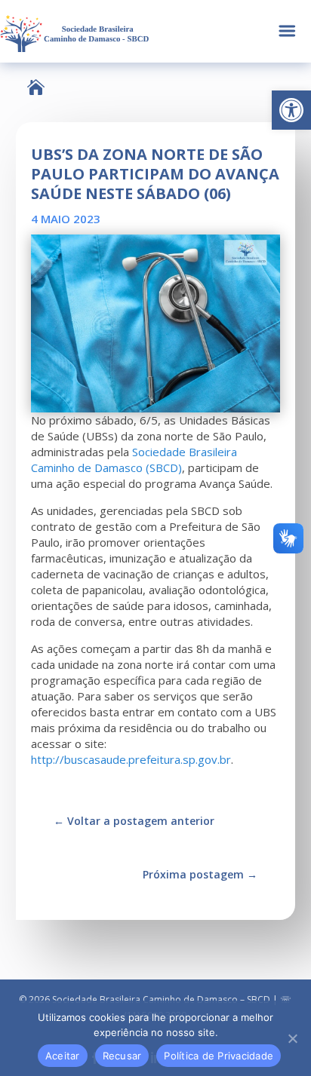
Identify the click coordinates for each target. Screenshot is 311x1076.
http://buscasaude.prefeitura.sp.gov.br (131, 759)
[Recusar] (292, 1038)
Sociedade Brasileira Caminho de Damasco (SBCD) (134, 459)
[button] (291, 110)
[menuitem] (36, 87)
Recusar (122, 1056)
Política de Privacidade (218, 1056)
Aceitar (62, 1056)
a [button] (287, 31)
